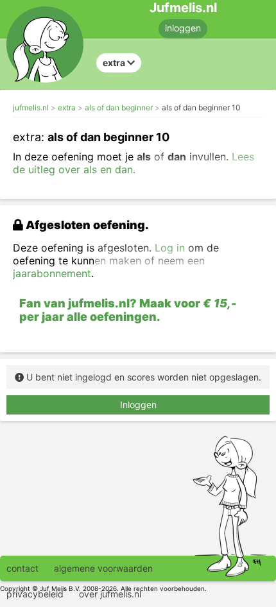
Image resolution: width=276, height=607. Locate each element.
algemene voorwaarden (103, 568)
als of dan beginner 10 (201, 107)
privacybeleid (35, 593)
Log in (170, 247)
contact (22, 568)
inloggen (183, 27)
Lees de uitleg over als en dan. (133, 163)
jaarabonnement (52, 273)
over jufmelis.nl (110, 593)
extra (67, 107)
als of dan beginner (119, 107)
